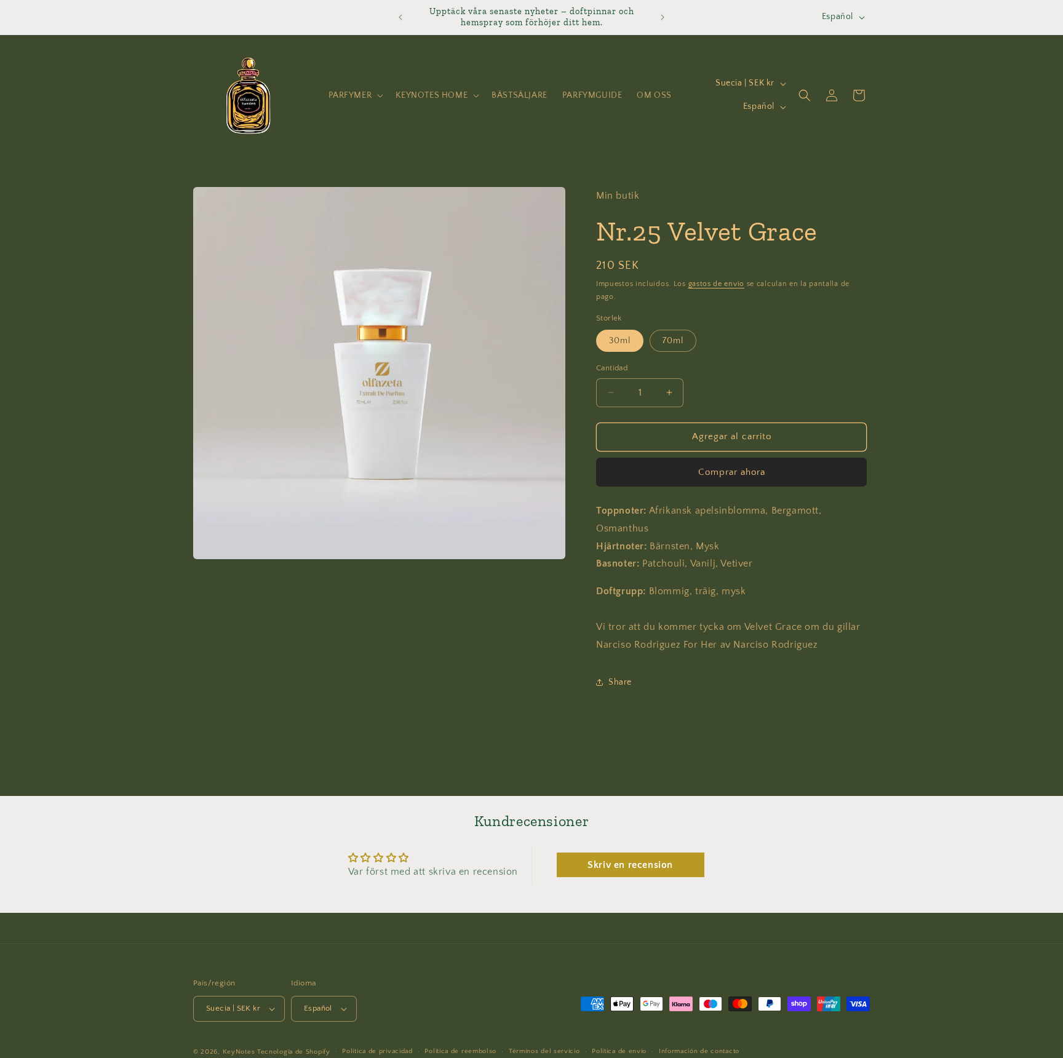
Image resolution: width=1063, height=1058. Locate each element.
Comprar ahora (731, 472)
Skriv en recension (630, 864)
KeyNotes (239, 1052)
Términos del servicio (544, 1051)
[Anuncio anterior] (400, 17)
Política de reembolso (460, 1051)
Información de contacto (699, 1051)
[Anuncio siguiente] (662, 17)
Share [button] (620, 682)
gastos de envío (716, 284)
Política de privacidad (377, 1051)
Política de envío (619, 1051)
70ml (673, 341)
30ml (620, 341)
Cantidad (611, 368)
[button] (355, 95)
